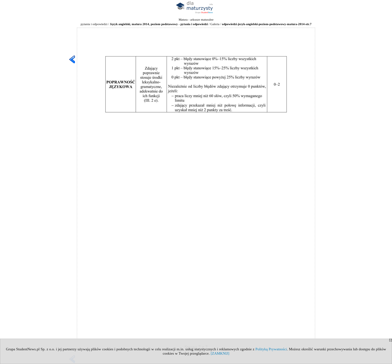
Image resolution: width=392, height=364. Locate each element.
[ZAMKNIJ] (220, 353)
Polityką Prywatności (271, 349)
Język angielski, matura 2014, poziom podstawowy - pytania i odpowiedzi (159, 24)
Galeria (214, 24)
